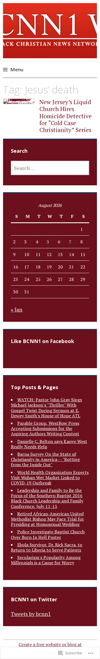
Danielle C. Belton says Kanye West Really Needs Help (49, 444)
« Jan (16, 309)
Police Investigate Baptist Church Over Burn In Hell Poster (48, 534)
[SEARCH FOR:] (50, 168)
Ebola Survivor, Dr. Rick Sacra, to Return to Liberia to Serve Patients (46, 547)
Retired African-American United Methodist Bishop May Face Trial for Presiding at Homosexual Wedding (47, 519)
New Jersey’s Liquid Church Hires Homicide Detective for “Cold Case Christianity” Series (65, 116)
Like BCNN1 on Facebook (42, 341)
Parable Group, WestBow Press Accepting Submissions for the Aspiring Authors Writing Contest (45, 428)
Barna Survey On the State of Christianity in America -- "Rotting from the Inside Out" (45, 459)
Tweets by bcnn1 (31, 613)
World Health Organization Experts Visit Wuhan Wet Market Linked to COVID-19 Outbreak (50, 477)
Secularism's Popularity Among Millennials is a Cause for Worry (46, 560)
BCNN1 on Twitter (34, 599)
